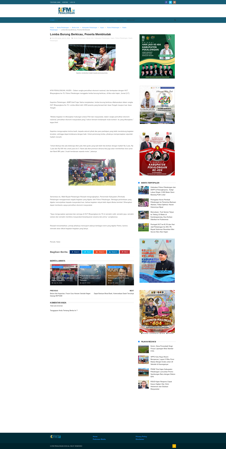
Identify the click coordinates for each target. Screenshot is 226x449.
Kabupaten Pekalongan (102, 38)
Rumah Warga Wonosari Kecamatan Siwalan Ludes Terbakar (90, 278)
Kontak (65, 2)
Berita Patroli (57, 267)
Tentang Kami (55, 2)
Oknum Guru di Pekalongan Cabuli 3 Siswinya (62, 279)
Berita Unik (90, 38)
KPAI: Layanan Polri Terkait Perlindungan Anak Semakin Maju (118, 278)
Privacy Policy (141, 436)
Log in (72, 2)
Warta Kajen (63, 20)
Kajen (112, 38)
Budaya (120, 20)
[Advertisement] (133, 10)
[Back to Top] (174, 446)
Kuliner (102, 20)
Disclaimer (140, 439)
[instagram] (174, 2)
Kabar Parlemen (79, 20)
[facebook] (166, 2)
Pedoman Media (99, 439)
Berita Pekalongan (80, 38)
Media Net (131, 20)
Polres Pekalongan (121, 38)
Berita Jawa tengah (115, 267)
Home (52, 20)
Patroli (92, 20)
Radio (111, 20)
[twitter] (170, 2)
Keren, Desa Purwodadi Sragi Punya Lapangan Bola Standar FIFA (162, 348)
